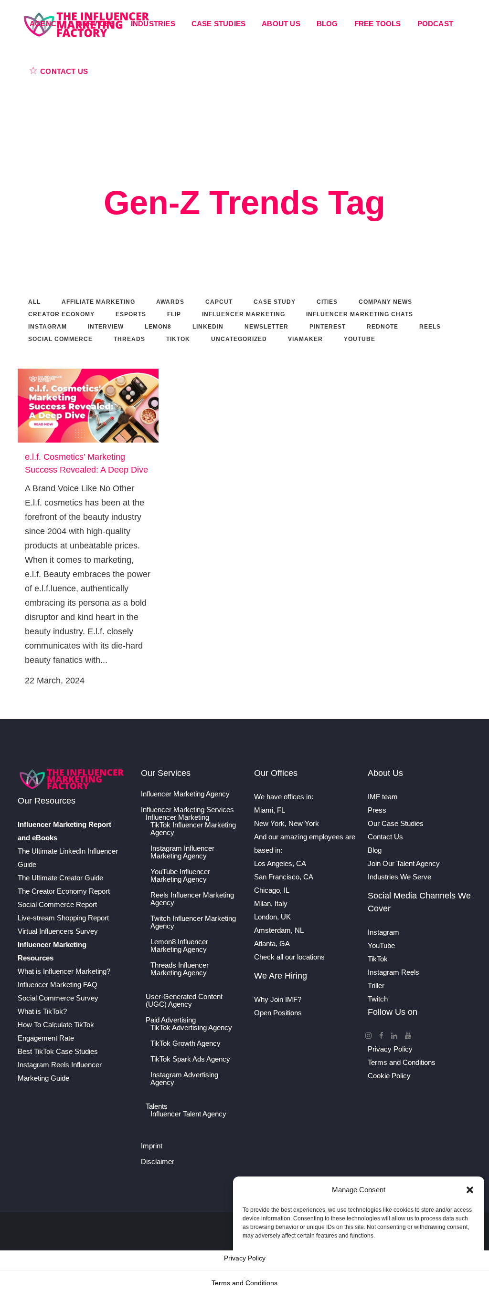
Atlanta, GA (272, 943)
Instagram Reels (393, 972)
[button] (470, 1190)
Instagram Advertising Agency (184, 1078)
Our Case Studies (396, 823)
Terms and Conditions (402, 1062)
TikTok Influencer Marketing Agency (193, 828)
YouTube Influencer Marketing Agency (180, 875)
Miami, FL (269, 810)
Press (377, 810)
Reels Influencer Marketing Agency (192, 899)
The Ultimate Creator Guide (60, 878)
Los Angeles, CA (280, 863)
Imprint (151, 1146)
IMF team (383, 797)
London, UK (272, 917)
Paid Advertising (171, 1020)
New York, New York (286, 823)
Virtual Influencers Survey (58, 931)
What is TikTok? (42, 1011)
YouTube (381, 945)
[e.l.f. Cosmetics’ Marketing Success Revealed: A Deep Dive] (88, 406)
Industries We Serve (399, 877)
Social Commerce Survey (58, 998)
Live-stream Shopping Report (63, 918)
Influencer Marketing (177, 817)
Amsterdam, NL (279, 930)
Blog (375, 850)
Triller (376, 985)
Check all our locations (289, 957)
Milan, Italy (270, 903)
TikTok (378, 959)
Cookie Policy (389, 1076)
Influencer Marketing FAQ (57, 984)
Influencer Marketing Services (187, 810)
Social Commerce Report (57, 904)
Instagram (383, 932)
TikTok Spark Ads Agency (190, 1059)
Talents (157, 1106)
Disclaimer (157, 1162)
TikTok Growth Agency (185, 1043)
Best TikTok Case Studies (58, 1051)
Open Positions (278, 1013)
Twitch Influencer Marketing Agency (193, 922)
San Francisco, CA (283, 877)
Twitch (378, 999)
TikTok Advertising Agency (191, 1028)
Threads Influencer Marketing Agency (179, 969)
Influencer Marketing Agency (185, 794)
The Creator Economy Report (64, 891)
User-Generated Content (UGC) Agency (184, 1000)
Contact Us (385, 837)
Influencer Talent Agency (188, 1114)
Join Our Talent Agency (404, 863)
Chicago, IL (271, 890)
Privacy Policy (390, 1049)
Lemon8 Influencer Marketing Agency (179, 945)
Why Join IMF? (277, 999)
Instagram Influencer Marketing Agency (182, 852)
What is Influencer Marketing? (64, 971)
